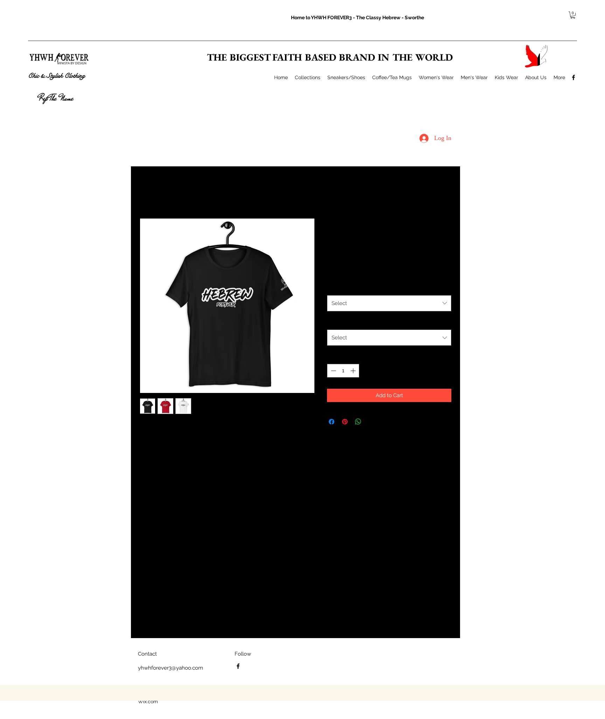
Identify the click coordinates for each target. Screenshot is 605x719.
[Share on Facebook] (331, 421)
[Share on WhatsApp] (358, 421)
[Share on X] (371, 421)
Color (335, 287)
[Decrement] (333, 370)
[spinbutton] (343, 370)
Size (333, 322)
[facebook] (573, 77)
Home (146, 192)
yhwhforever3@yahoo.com (170, 668)
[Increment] (354, 370)
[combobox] (389, 303)
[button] (573, 15)
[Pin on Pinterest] (345, 421)
